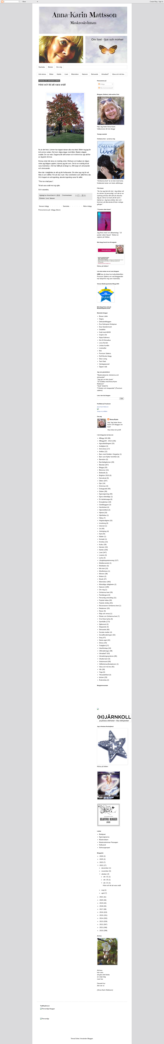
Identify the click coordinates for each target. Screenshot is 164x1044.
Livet (66, 74)
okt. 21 (106, 883)
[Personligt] (44, 1019)
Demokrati (102, 478)
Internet (102, 526)
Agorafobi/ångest (105, 443)
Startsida (41, 67)
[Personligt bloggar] (47, 1009)
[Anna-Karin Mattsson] (98, 409)
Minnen (101, 574)
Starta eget (103, 640)
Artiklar (101, 451)
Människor (75, 74)
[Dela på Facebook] (83, 195)
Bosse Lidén (103, 316)
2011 (101, 927)
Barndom (102, 459)
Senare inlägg (44, 206)
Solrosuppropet (104, 847)
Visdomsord (103, 661)
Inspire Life (103, 335)
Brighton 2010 (104, 475)
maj (102, 890)
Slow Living (103, 359)
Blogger (90, 1038)
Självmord (102, 624)
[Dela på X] (80, 195)
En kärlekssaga (104, 499)
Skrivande (94, 74)
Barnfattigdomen (105, 462)
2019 (102, 903)
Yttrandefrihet (104, 675)
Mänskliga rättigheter (106, 584)
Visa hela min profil (114, 430)
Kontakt (101, 539)
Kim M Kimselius (105, 340)
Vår (100, 669)
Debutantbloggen (105, 321)
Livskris (101, 555)
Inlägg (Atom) (55, 210)
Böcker (50, 67)
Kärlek (59, 74)
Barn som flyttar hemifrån (108, 457)
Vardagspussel (104, 364)
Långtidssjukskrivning (106, 560)
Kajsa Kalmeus (104, 337)
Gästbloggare (104, 505)
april (103, 893)
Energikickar (103, 502)
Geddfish (102, 329)
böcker (101, 677)
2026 (102, 856)
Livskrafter (102, 348)
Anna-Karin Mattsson (102, 406)
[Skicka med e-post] (76, 195)
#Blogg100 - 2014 (105, 441)
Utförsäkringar (104, 651)
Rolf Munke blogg (105, 356)
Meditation (102, 566)
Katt (100, 534)
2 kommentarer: (67, 195)
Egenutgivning (104, 494)
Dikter (51, 74)
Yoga (101, 672)
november (105, 871)
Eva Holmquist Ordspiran (108, 324)
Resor (101, 611)
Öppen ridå (103, 367)
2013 (102, 921)
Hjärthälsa (102, 515)
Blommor (102, 470)
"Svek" (99, 386)
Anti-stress (42, 74)
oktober (104, 874)
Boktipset (102, 834)
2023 (102, 862)
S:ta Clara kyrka (104, 619)
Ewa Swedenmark (105, 327)
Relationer (102, 608)
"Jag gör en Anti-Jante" (105, 379)
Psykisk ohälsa (104, 603)
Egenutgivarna (104, 837)
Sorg (100, 637)
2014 (102, 918)
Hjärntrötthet (103, 510)
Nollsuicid (102, 845)
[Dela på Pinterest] (85, 195)
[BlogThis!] (78, 195)
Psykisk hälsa (104, 600)
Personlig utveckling (106, 598)
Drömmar (102, 486)
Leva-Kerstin (103, 343)
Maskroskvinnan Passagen (108, 842)
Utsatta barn (103, 659)
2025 (102, 859)
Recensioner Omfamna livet (109, 605)
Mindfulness (103, 571)
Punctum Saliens (105, 353)
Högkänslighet (104, 520)
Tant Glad (102, 361)
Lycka (101, 558)
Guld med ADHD (105, 332)
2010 (102, 930)
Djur (100, 483)
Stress (101, 643)
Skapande (102, 627)
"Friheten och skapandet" (106, 388)
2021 (102, 897)
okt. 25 (106, 880)
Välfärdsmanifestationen (107, 664)
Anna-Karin (114, 419)
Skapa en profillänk (102, 411)
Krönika (101, 542)
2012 (102, 924)
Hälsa (101, 518)
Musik (101, 579)
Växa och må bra (118, 74)
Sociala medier (104, 632)
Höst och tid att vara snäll (52, 84)
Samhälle (102, 621)
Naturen (85, 74)
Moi (100, 351)
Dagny (101, 319)
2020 (102, 900)
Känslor (101, 547)
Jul (100, 528)
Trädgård (102, 645)
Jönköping (102, 531)
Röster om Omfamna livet (108, 616)
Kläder (101, 536)
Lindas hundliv (104, 345)
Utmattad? (105, 74)
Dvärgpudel (103, 489)
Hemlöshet (103, 507)
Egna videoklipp (104, 496)
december (105, 868)
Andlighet (102, 446)
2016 (102, 912)
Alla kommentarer (106, 88)
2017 (102, 909)
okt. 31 (106, 877)
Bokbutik (102, 473)
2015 (102, 915)
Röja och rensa (104, 613)
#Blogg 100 (103, 438)
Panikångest (103, 595)
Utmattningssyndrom (106, 656)
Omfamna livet (104, 592)
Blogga (101, 467)
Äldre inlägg (87, 206)
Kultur (101, 544)
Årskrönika (103, 680)
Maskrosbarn (103, 839)
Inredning (102, 523)
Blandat (101, 465)
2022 (102, 865)
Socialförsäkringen (105, 635)
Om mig (59, 67)
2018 (102, 906)
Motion (101, 576)
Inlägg (102, 84)
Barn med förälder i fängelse (109, 454)
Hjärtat (101, 512)
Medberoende (104, 563)
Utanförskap (103, 648)
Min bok (102, 568)
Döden (101, 491)
